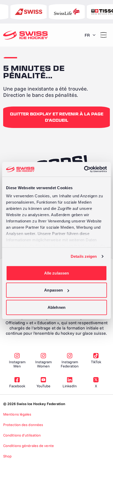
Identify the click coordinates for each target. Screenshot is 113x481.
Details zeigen (84, 256)
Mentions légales (17, 414)
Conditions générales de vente (28, 445)
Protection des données (23, 424)
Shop (7, 456)
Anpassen (53, 290)
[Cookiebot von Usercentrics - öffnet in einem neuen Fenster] (84, 169)
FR (87, 35)
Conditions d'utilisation (22, 435)
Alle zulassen (56, 273)
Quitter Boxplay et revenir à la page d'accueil (56, 117)
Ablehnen (56, 307)
